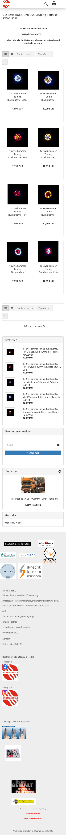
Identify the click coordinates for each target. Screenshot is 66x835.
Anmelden (33, 452)
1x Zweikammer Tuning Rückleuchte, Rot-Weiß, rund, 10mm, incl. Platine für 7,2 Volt (48, 269)
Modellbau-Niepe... (14, 522)
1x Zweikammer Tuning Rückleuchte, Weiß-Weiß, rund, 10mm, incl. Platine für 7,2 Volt (17, 97)
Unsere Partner (9, 621)
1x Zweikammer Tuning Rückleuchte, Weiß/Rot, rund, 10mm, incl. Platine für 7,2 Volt (17, 269)
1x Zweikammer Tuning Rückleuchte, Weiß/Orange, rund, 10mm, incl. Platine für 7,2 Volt (48, 97)
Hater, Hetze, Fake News (13, 644)
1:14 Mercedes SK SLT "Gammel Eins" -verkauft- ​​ (33, 498)
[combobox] (25, 54)
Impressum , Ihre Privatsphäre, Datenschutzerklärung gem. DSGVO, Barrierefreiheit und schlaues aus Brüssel (30, 603)
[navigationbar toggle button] (62, 4)
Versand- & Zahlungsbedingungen (18, 616)
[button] (5, 54)
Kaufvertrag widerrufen (17, 543)
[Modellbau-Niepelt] (5, 4)
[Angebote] (59, 471)
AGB (4, 610)
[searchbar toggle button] (46, 4)
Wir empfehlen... (10, 632)
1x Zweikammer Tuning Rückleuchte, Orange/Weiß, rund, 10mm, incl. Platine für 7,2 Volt (48, 154)
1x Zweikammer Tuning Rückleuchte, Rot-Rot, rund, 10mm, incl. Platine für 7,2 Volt (18, 211)
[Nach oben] (57, 830)
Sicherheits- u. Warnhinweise (16, 627)
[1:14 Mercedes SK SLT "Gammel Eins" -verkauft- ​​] (33, 485)
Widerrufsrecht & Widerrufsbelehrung (20, 595)
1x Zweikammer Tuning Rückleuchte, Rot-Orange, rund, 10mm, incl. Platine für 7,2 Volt (17, 154)
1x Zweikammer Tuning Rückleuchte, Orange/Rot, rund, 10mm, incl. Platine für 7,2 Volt (48, 211)
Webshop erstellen (22, 830)
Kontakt (6, 638)
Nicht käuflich (33, 504)
